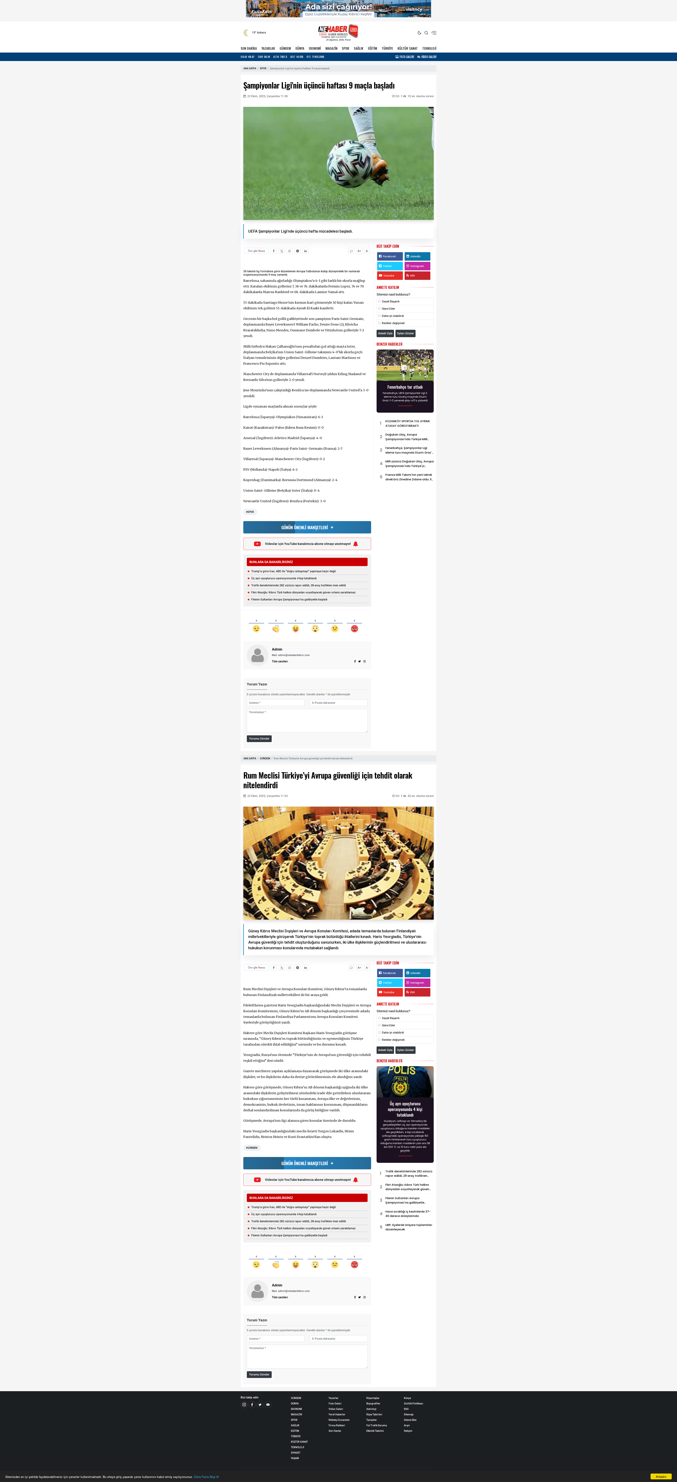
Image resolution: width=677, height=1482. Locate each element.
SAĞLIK (358, 48)
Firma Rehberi (337, 1425)
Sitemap (408, 1414)
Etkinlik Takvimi (375, 1430)
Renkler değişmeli (393, 323)
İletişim (408, 1430)
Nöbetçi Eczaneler (339, 1420)
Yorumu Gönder (259, 738)
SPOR (345, 48)
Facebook (389, 256)
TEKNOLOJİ (429, 48)
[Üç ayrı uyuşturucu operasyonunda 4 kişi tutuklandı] (405, 1083)
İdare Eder (388, 308)
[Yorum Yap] (351, 251)
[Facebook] (252, 1404)
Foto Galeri (335, 1403)
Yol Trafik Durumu (376, 1425)
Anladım (661, 1476)
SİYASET (295, 1452)
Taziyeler (371, 1420)
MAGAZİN (331, 48)
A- (367, 251)
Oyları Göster (405, 333)
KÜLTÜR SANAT (408, 48)
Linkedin (415, 256)
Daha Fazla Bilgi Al (206, 1476)
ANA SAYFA (249, 68)
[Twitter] (260, 1404)
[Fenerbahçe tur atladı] (405, 366)
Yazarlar (333, 1398)
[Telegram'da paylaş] (297, 251)
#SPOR (250, 512)
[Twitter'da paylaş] (282, 251)
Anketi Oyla (385, 333)
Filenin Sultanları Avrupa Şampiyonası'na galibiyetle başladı (289, 599)
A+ (359, 251)
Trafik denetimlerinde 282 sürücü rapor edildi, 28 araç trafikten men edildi (298, 585)
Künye (407, 1398)
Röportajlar (373, 1398)
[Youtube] (268, 1404)
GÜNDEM (285, 48)
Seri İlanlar (335, 1430)
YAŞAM (295, 1458)
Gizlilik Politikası (413, 1403)
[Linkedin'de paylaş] (305, 251)
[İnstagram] (244, 1404)
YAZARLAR (268, 48)
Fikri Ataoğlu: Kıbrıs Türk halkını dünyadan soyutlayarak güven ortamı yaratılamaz (303, 592)
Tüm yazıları (280, 661)
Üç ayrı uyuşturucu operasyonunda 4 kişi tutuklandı (284, 578)
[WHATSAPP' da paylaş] (289, 251)
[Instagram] (364, 661)
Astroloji (371, 1409)
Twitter (387, 266)
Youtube (388, 275)
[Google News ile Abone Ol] (256, 251)
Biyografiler (373, 1403)
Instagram (417, 266)
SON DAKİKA (249, 48)
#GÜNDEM (251, 1147)
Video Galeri (336, 1409)
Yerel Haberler (337, 1414)
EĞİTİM (372, 48)
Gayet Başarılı (391, 301)
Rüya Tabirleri (374, 1414)
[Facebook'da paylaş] (274, 251)
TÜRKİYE (387, 48)
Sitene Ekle (410, 1420)
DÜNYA (299, 48)
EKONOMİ (315, 48)
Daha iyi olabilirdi (393, 316)
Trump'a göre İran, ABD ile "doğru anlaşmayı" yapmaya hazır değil (293, 571)
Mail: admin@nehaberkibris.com (291, 655)
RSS (412, 275)
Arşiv (407, 1425)
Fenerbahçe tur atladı (405, 387)
